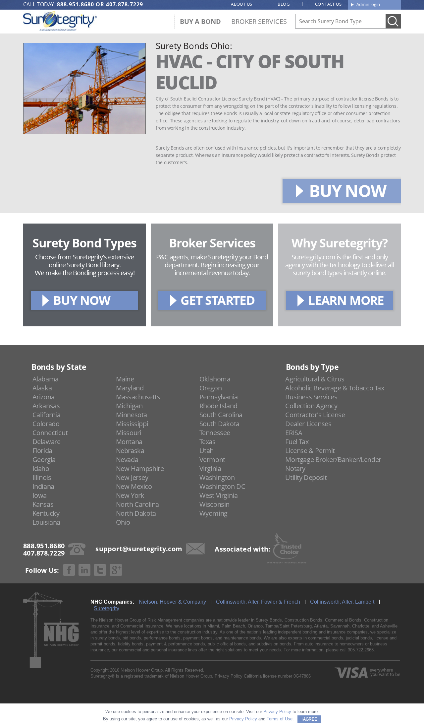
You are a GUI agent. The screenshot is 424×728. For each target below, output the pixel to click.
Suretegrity (106, 608)
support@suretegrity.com (138, 548)
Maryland (130, 387)
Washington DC (222, 486)
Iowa (39, 495)
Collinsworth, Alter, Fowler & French (258, 602)
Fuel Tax (296, 441)
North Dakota (136, 513)
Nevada (127, 459)
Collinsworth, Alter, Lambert (342, 602)
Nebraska (130, 450)
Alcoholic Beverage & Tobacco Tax (334, 387)
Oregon (210, 387)
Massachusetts (138, 396)
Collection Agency (311, 405)
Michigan (129, 405)
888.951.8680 (75, 4)
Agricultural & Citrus (314, 378)
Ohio (123, 522)
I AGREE (309, 719)
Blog (284, 4)
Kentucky (46, 513)
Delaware (46, 441)
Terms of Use (279, 718)
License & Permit (310, 450)
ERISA (293, 432)
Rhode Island (218, 405)
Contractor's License (315, 414)
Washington (217, 477)
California (46, 414)
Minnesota (131, 414)
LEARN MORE (346, 300)
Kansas (43, 504)
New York (130, 495)
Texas (207, 441)
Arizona (43, 396)
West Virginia (218, 495)
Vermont (212, 459)
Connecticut (50, 432)
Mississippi (132, 423)
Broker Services (259, 21)
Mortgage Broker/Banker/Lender (333, 459)
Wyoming (213, 513)
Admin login (368, 4)
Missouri (128, 432)
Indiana (43, 486)
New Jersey (132, 477)
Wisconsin (214, 504)
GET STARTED (218, 300)
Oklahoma (215, 378)
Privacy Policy (228, 676)
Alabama (45, 378)
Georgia (44, 459)
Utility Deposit (306, 477)
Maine (125, 378)
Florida (42, 450)
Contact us (328, 4)
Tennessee (214, 432)
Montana (129, 441)
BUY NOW (347, 190)
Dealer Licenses (308, 423)
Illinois (41, 477)
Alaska (42, 387)
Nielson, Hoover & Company (172, 602)
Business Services (311, 396)
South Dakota (219, 423)
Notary (295, 468)
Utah (206, 450)
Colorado (46, 423)
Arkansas (46, 405)
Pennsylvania (218, 396)
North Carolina (137, 504)
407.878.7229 (124, 4)
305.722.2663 (361, 649)
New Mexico (134, 486)
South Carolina (220, 414)
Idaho (40, 468)
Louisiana (46, 522)
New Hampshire (140, 468)
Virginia (210, 468)
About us (241, 4)
